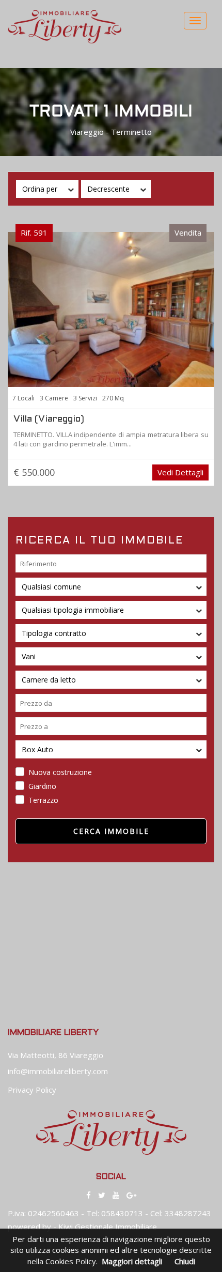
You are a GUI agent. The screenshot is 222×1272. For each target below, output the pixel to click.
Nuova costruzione (60, 772)
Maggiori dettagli (132, 1261)
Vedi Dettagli (180, 472)
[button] (47, 189)
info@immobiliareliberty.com (58, 1071)
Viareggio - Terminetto (111, 132)
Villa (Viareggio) (48, 419)
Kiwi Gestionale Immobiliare (107, 1226)
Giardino (42, 786)
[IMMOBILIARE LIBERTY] (111, 308)
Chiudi (185, 1261)
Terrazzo (43, 800)
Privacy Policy (32, 1089)
